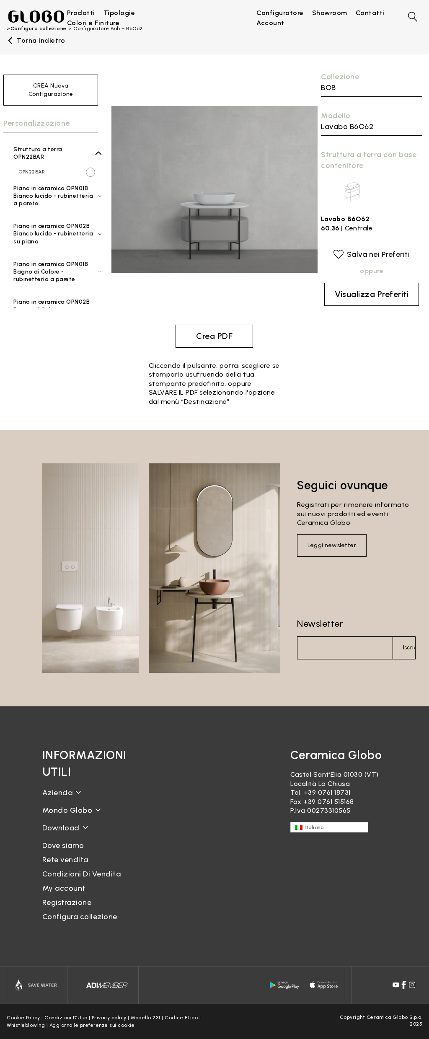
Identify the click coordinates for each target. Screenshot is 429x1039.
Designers (58, 882)
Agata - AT (48, 286)
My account (63, 888)
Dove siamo (63, 845)
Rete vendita (65, 859)
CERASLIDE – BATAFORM (81, 868)
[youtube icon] (396, 985)
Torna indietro (41, 40)
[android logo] (284, 985)
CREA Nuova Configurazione (50, 90)
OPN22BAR (31, 172)
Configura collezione (79, 916)
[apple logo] (324, 985)
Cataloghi (58, 834)
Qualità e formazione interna (78, 835)
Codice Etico (181, 1018)
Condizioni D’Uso (65, 1018)
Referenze (59, 896)
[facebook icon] (404, 985)
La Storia (57, 799)
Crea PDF (214, 336)
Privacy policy (109, 1018)
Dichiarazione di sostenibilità (89, 817)
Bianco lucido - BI (54, 211)
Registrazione (67, 902)
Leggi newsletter (332, 545)
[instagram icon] (412, 985)
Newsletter (320, 623)
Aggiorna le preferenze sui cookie (92, 1025)
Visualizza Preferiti (371, 294)
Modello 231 (145, 1018)
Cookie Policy (23, 1018)
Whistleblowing (26, 1025)
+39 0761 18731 (327, 792)
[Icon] (37, 985)
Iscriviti (409, 647)
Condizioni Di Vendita (81, 874)
